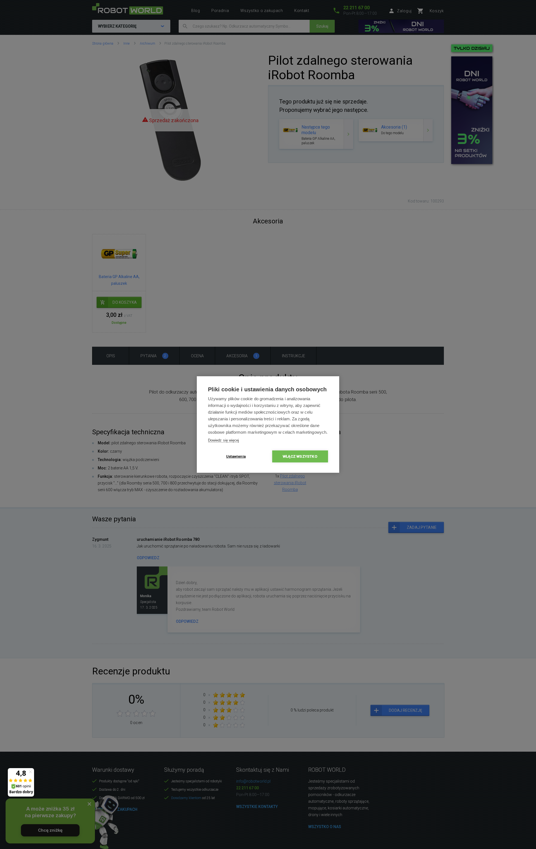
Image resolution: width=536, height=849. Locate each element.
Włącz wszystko (300, 456)
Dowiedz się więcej (223, 440)
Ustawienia (236, 456)
